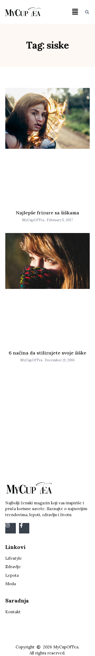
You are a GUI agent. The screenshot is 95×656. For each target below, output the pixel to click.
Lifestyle (13, 558)
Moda (10, 583)
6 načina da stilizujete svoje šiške (47, 353)
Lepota (12, 575)
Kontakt (13, 611)
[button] (75, 12)
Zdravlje (13, 566)
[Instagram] (10, 528)
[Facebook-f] (24, 528)
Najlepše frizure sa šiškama (47, 213)
